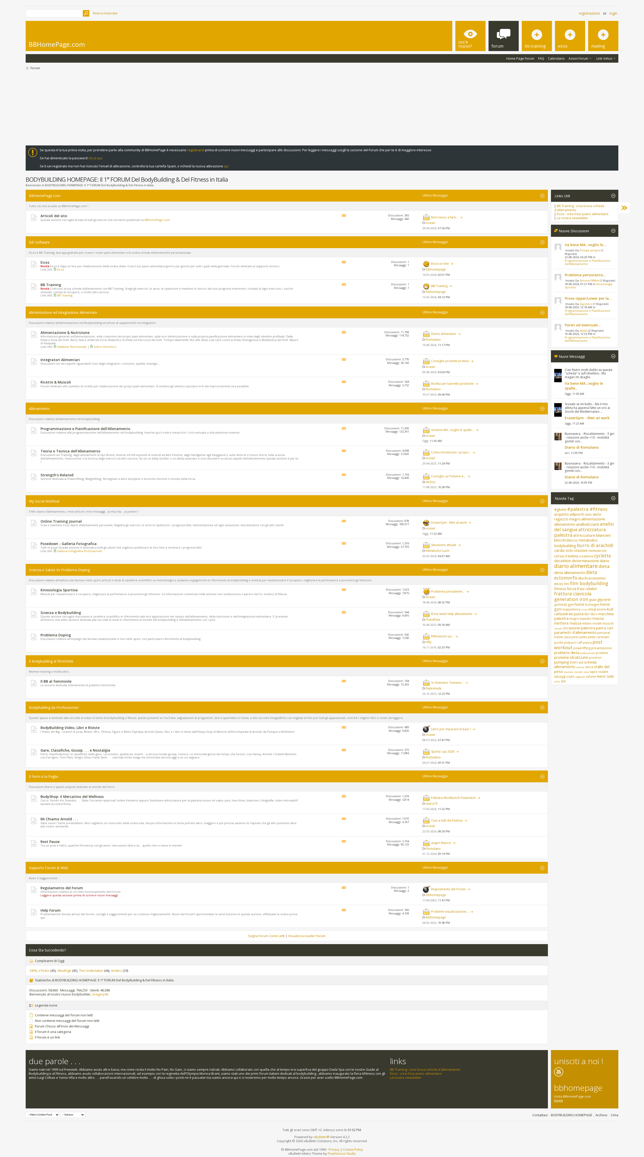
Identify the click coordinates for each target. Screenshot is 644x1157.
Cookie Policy (353, 1149)
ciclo (569, 550)
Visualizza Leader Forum (307, 936)
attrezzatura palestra (580, 532)
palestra (588, 627)
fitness (560, 588)
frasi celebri (587, 588)
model (597, 623)
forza (571, 588)
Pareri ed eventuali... (583, 325)
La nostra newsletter (572, 218)
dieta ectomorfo (575, 575)
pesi (568, 637)
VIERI (33, 970)
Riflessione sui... (442, 636)
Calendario (556, 58)
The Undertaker (91, 970)
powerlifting (581, 648)
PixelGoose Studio (342, 1153)
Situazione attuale (443, 545)
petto (583, 637)
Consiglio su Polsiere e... (448, 476)
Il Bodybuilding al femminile (51, 661)
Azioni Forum (578, 58)
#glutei (560, 509)
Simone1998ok (589, 280)
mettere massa (567, 623)
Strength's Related (57, 475)
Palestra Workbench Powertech (453, 798)
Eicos (45, 262)
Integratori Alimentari (60, 359)
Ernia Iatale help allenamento (451, 614)
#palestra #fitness (587, 509)
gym (571, 604)
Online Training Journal (61, 521)
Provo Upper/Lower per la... (588, 298)
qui (226, 166)
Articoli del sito (54, 215)
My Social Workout (44, 501)
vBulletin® (321, 1137)
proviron (595, 657)
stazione (568, 672)
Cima (614, 1115)
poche (558, 642)
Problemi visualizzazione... (450, 911)
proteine (602, 653)
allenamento (564, 524)
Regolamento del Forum (62, 887)
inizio (584, 609)
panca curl (604, 627)
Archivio (601, 1115)
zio (563, 680)
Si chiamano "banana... (447, 682)
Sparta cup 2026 (442, 751)
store (586, 672)
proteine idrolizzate (571, 657)
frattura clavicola (572, 594)
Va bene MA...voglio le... (585, 244)
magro (574, 618)
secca (589, 667)
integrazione (597, 609)
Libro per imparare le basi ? (451, 729)
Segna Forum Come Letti (266, 936)
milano (587, 623)
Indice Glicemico (105, 347)
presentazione (601, 648)
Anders (116, 970)
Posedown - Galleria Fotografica (69, 543)
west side (605, 676)
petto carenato (598, 637)
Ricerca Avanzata (105, 13)
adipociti (577, 514)
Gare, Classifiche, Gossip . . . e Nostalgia (75, 750)
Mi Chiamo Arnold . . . (59, 819)
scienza (580, 667)
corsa (559, 555)
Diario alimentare (443, 334)
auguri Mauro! (441, 843)
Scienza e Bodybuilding (61, 612)
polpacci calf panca (578, 642)
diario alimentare (576, 565)
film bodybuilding (589, 583)
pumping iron (565, 662)
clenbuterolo (597, 551)
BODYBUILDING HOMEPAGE (571, 1115)
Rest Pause (50, 841)
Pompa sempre (590, 250)
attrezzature (584, 535)
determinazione (585, 560)
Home (558, 1100)
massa (598, 618)
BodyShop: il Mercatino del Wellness (72, 796)
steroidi (578, 672)
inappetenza (571, 609)
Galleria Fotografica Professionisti (79, 551)
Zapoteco (586, 304)
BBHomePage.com (44, 195)
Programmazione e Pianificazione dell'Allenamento (85, 428)
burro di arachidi (595, 545)
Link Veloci (604, 58)
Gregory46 (100, 994)
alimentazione (593, 518)
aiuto (588, 514)
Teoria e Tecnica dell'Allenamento (70, 451)
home (579, 604)
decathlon (562, 560)
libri (587, 614)
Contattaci (540, 1115)
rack (580, 662)
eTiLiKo (44, 970)
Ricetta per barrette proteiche (452, 383)
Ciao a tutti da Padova (447, 820)
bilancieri (603, 535)
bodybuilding (565, 545)
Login (613, 13)
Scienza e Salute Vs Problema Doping (59, 569)
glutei (593, 600)
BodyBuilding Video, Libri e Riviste (70, 727)
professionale (587, 653)
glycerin (604, 599)
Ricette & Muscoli (56, 382)
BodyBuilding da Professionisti (53, 707)
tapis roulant (599, 672)
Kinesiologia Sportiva (59, 590)
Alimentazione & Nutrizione (65, 332)
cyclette (602, 556)
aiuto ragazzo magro (577, 516)
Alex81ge (64, 970)
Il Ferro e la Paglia (43, 776)
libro (594, 614)
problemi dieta (566, 652)
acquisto (561, 514)
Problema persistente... (447, 591)
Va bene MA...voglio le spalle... (452, 430)
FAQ (541, 58)
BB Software (39, 242)
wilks (557, 681)
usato (571, 676)
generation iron (571, 599)
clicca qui (95, 158)
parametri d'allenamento (575, 632)
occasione (571, 627)
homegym (592, 604)
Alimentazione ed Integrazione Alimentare (63, 312)
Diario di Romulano (582, 447)
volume (591, 676)
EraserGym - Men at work (449, 522)
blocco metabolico (582, 540)
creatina (571, 555)
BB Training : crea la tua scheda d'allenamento (579, 208)
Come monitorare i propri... (451, 452)
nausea (558, 628)
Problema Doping (56, 635)
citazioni (580, 550)
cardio (559, 550)
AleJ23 (584, 330)
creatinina (586, 556)
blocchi (560, 540)
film (566, 584)
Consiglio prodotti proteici (450, 361)
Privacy (334, 1149)
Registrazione (589, 13)
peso (575, 637)
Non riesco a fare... (444, 217)
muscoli (608, 623)
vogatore (580, 676)
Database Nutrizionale (72, 347)
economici (597, 578)
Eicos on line (440, 263)
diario (604, 560)
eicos (558, 583)
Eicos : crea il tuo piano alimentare (583, 214)
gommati (560, 604)
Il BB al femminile (56, 681)
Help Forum (51, 910)
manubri (586, 618)
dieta (604, 566)
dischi (583, 578)
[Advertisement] (322, 107)
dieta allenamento (569, 572)
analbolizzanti (587, 524)
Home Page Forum (520, 58)
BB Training (51, 284)
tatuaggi (560, 676)
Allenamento (39, 408)
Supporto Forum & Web (48, 867)
